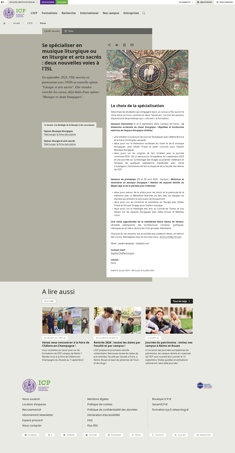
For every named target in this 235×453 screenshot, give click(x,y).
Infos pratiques (226, 2)
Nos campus (111, 13)
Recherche (69, 13)
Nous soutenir (48, 2)
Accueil (16, 23)
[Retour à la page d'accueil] (14, 13)
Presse (43, 23)
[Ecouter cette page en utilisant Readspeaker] (117, 45)
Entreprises (131, 13)
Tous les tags (180, 301)
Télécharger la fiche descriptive (60, 134)
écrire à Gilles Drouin (170, 236)
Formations (49, 13)
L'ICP (34, 13)
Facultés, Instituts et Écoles (22, 2)
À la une (49, 301)
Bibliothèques (206, 2)
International (89, 13)
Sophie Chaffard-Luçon (122, 253)
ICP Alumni (61, 2)
